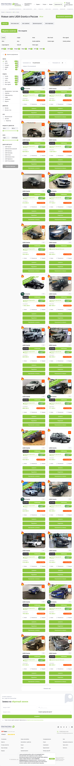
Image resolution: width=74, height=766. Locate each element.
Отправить (37, 716)
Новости (41, 9)
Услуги (44, 4)
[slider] (3, 130)
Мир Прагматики (27, 9)
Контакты (55, 9)
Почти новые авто (15, 23)
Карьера (3, 750)
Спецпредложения (47, 739)
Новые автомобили (18, 4)
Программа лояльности (15, 9)
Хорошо (52, 758)
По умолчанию (36, 62)
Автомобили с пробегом (28, 4)
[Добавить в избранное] (43, 73)
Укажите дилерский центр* (45, 712)
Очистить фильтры (10, 166)
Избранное (70, 9)
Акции (50, 4)
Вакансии (62, 9)
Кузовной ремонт (24, 750)
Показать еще (47, 688)
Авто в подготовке (49, 23)
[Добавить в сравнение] (43, 76)
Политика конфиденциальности (65, 733)
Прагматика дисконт (37, 23)
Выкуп (22, 745)
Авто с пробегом (25, 23)
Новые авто (4, 23)
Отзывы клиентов (5, 745)
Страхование (45, 745)
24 (62, 62)
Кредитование (46, 747)
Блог (35, 9)
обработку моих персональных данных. (35, 720)
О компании (3, 739)
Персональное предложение (64, 16)
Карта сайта (65, 745)
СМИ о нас (48, 9)
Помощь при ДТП (46, 750)
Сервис (38, 4)
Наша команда (4, 747)
